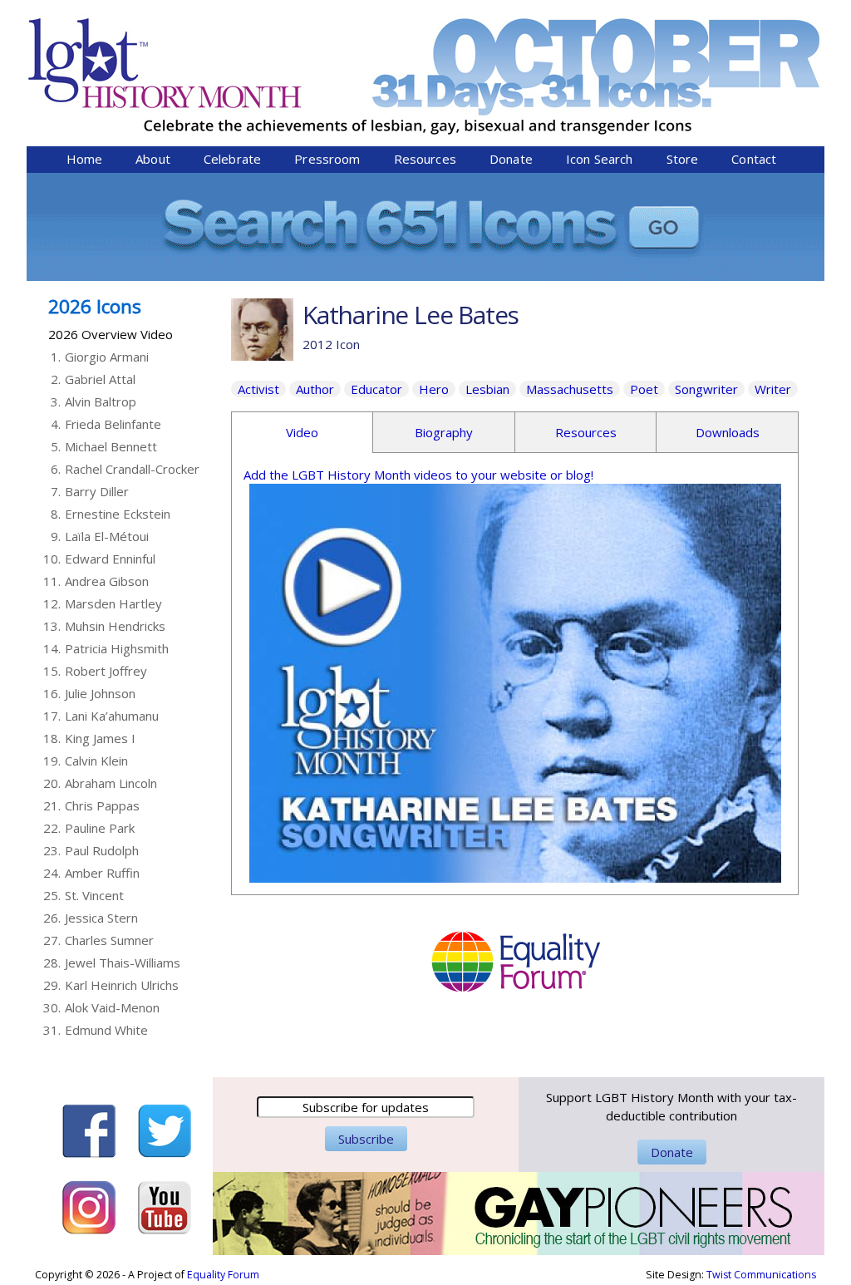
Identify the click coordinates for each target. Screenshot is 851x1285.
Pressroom (327, 158)
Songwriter (706, 389)
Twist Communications (761, 1275)
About (152, 158)
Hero (434, 389)
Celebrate (232, 158)
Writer (773, 389)
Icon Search (599, 158)
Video (302, 432)
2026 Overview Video (110, 334)
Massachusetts (569, 389)
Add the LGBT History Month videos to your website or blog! (418, 474)
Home (84, 158)
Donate (511, 158)
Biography (444, 432)
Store (683, 158)
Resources (425, 158)
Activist (258, 389)
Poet (644, 389)
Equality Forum (223, 1275)
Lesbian (487, 389)
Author (315, 389)
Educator (376, 389)
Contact (753, 158)
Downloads (728, 432)
